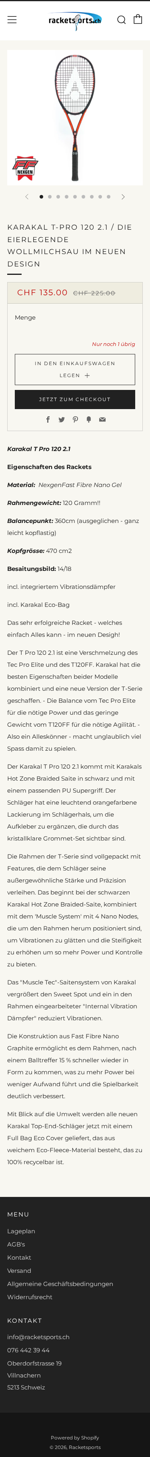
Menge (25, 317)
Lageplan (21, 1231)
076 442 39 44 (28, 1350)
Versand (19, 1270)
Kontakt (19, 1257)
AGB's (16, 1244)
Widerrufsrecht (29, 1297)
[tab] (41, 197)
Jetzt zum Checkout (75, 399)
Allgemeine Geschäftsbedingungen (60, 1284)
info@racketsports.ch (38, 1337)
